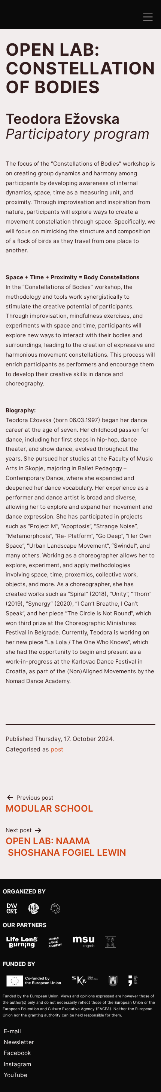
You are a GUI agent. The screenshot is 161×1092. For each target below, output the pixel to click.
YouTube (15, 1075)
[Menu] (147, 17)
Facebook (17, 1052)
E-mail (12, 1031)
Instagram (17, 1064)
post (57, 749)
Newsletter (19, 1042)
